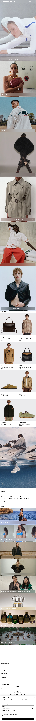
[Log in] (32, 1)
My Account (4, 673)
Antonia (3, 660)
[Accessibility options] (30, 1)
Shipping (3, 667)
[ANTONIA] (9, 1)
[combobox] (17, 692)
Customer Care (5, 663)
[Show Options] (34, 692)
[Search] (27, 1)
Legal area (3, 670)
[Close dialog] (34, 697)
